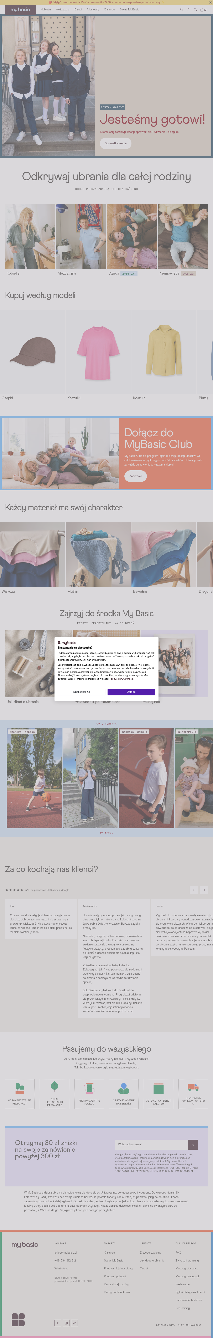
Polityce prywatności (122, 679)
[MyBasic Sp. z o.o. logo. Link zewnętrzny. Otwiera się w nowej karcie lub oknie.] (67, 643)
